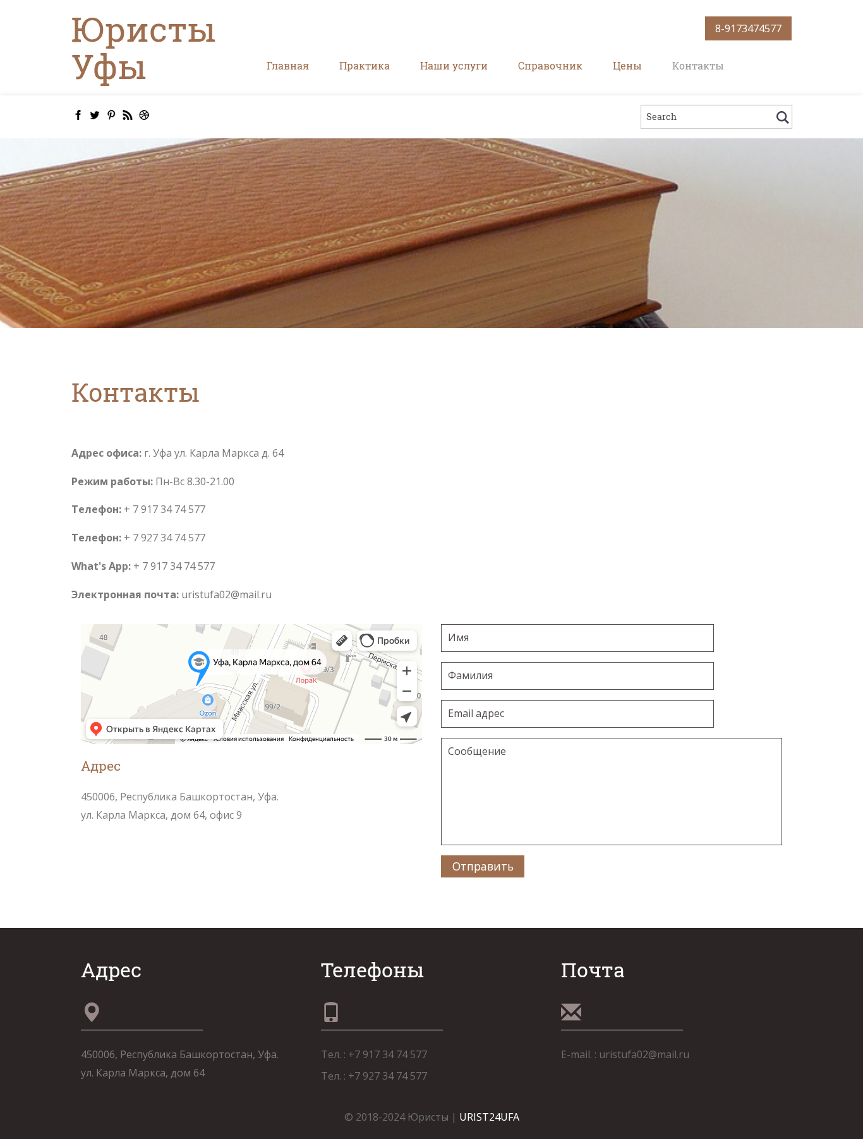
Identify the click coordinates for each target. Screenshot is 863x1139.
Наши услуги (454, 65)
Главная (288, 65)
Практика (364, 65)
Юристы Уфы (143, 47)
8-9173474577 (748, 28)
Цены (627, 65)
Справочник (550, 65)
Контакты (698, 65)
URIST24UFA (489, 1117)
